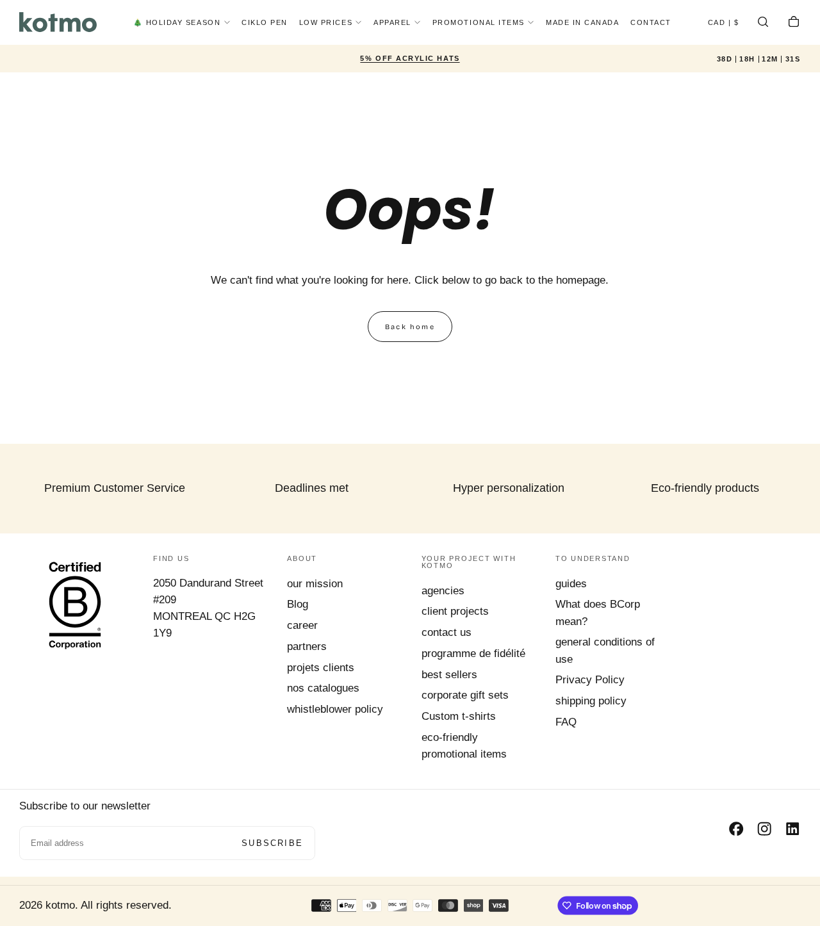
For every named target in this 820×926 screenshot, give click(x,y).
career (302, 625)
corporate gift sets (465, 695)
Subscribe (272, 843)
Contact (650, 22)
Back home (410, 327)
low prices (325, 22)
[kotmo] (75, 605)
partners (307, 646)
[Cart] (794, 24)
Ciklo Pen (265, 22)
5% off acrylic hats (409, 58)
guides (571, 584)
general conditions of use (605, 650)
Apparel (392, 22)
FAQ (566, 722)
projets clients (320, 668)
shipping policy (591, 701)
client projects (455, 611)
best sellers (449, 675)
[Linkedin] (792, 828)
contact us (447, 632)
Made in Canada (582, 22)
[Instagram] (764, 828)
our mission (315, 584)
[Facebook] (736, 828)
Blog (297, 604)
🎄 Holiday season (177, 22)
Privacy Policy (590, 680)
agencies (443, 591)
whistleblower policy (335, 709)
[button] (723, 24)
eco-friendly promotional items (464, 745)
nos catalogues (323, 688)
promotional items (478, 22)
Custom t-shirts (459, 716)
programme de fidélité (473, 653)
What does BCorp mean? (597, 612)
